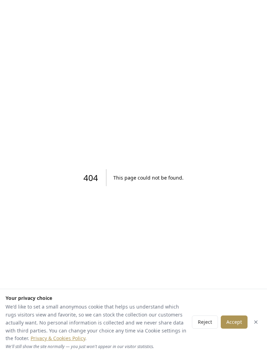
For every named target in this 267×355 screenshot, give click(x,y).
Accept (234, 322)
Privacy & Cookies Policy (58, 338)
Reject (205, 322)
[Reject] (255, 322)
